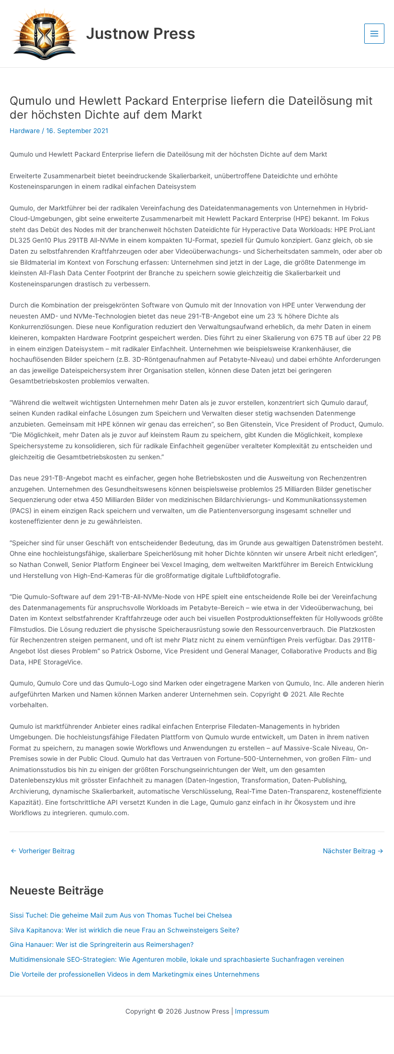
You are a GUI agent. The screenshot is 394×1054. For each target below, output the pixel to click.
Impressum (252, 1011)
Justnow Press (141, 33)
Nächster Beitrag (353, 851)
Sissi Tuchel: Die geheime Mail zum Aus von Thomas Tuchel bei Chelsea (121, 915)
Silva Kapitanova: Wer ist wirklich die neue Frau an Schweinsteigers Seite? (124, 930)
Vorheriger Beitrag (42, 851)
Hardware (25, 131)
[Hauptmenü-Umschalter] (374, 34)
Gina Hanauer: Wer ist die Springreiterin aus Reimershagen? (102, 944)
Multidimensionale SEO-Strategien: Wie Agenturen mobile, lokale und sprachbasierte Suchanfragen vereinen (177, 959)
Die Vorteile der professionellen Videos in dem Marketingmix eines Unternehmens (134, 974)
